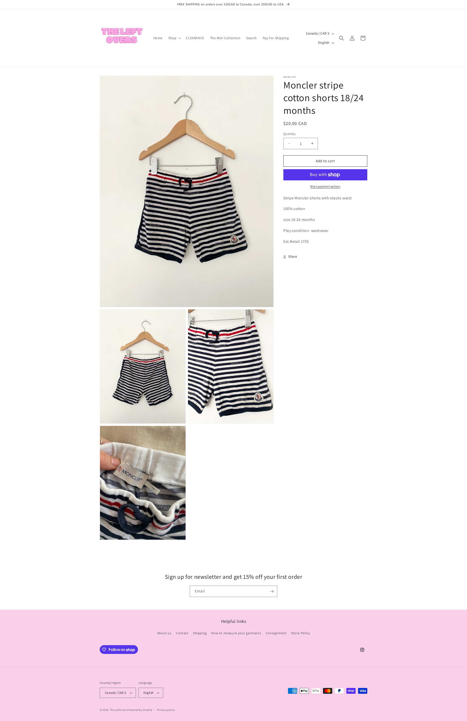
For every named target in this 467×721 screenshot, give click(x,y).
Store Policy (300, 633)
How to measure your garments (236, 633)
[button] (174, 38)
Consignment (276, 633)
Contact (182, 633)
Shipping (200, 633)
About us (164, 633)
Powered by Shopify (139, 710)
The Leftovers (118, 710)
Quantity (289, 134)
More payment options (325, 186)
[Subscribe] (271, 591)
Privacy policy (166, 709)
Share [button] (292, 256)
